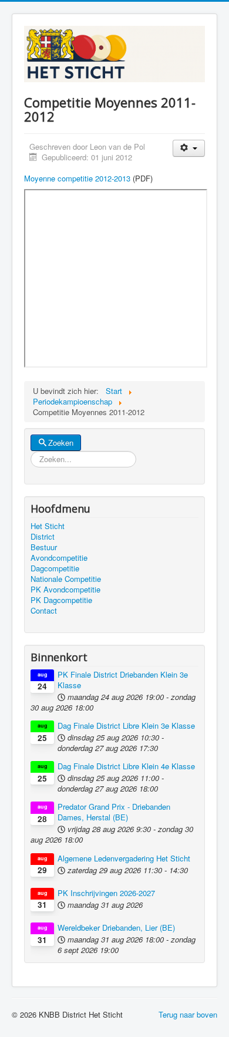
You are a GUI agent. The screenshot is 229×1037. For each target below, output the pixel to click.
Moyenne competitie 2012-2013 (77, 178)
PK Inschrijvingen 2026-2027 (106, 893)
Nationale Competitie (66, 579)
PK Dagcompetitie (61, 600)
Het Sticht (48, 526)
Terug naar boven (188, 1014)
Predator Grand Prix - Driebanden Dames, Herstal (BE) (114, 812)
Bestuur (44, 547)
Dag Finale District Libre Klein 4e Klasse (126, 766)
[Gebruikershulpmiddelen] (189, 148)
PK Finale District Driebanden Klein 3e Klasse (123, 680)
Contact (44, 610)
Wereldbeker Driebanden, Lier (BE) (116, 927)
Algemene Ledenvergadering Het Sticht (124, 858)
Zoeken (60, 442)
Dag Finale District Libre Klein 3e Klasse (126, 725)
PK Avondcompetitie (65, 589)
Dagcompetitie (55, 568)
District (43, 536)
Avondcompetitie (59, 558)
